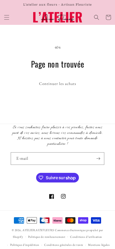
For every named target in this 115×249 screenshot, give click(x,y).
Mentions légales (99, 245)
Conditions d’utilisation (86, 237)
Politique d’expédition (24, 245)
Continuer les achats (57, 83)
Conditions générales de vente (63, 245)
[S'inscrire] (98, 158)
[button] (7, 17)
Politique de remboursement (46, 237)
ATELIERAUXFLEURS (38, 230)
